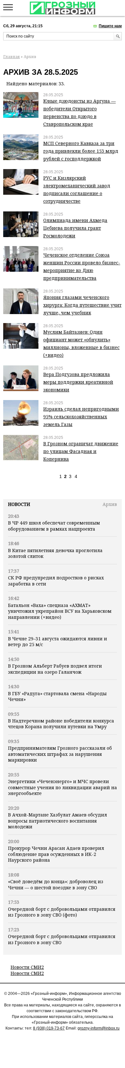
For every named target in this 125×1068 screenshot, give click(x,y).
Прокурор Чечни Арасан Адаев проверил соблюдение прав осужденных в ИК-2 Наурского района (56, 854)
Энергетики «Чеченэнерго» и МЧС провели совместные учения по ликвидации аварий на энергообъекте (62, 787)
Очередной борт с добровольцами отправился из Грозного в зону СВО (61, 939)
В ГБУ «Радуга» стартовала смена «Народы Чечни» (57, 696)
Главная (11, 56)
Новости (19, 504)
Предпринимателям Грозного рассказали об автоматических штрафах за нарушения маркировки (60, 754)
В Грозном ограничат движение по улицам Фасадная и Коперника (80, 451)
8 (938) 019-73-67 (49, 1028)
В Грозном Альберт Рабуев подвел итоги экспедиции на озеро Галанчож (55, 669)
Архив (110, 504)
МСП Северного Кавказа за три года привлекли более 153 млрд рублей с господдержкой (80, 151)
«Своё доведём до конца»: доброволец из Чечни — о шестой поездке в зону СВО (55, 884)
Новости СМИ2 (27, 967)
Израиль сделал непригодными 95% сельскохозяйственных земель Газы (81, 416)
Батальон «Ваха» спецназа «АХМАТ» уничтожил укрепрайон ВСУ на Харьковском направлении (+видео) (60, 611)
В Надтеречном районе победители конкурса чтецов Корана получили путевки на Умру (61, 724)
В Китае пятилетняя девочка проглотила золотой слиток (55, 553)
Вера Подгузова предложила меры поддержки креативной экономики (78, 382)
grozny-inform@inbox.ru (99, 1028)
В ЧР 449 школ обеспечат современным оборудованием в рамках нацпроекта (54, 526)
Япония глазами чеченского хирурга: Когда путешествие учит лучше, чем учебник (82, 305)
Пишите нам (110, 26)
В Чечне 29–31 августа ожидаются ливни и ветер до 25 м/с (57, 641)
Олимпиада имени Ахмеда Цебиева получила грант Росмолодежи (75, 228)
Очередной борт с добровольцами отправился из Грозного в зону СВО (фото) (61, 912)
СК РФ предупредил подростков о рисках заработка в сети (56, 580)
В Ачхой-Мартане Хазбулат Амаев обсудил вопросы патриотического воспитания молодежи (57, 821)
